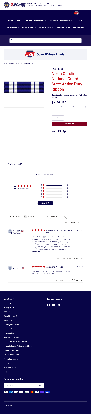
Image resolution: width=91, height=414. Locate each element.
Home (5, 63)
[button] (86, 13)
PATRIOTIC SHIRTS (29, 27)
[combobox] (45, 40)
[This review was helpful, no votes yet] (77, 258)
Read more (36, 252)
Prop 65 (6, 363)
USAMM (10, 406)
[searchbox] (15, 216)
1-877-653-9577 (9, 303)
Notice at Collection (11, 337)
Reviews (7, 312)
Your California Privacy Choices (15, 342)
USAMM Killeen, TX (11, 316)
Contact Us (8, 320)
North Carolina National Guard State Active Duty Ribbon (21, 63)
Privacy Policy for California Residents (18, 346)
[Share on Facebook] (59, 131)
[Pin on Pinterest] (64, 131)
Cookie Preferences (11, 359)
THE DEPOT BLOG (63, 27)
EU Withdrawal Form (11, 355)
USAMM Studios (10, 368)
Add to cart (69, 124)
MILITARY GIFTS (13, 27)
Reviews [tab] (11, 164)
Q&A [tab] (20, 164)
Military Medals (9, 308)
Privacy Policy (9, 333)
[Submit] (12, 40)
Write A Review (45, 203)
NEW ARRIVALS (78, 27)
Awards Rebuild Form (11, 350)
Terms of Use (9, 329)
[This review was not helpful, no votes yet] (81, 258)
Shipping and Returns (11, 325)
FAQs (5, 372)
